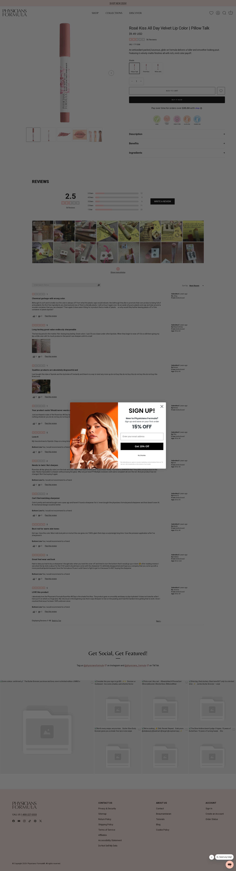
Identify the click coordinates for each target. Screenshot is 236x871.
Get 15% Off (142, 446)
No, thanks (142, 455)
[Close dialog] (162, 406)
